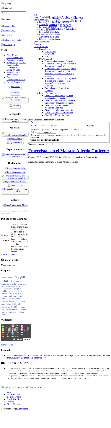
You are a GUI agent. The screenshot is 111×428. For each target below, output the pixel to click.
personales (22, 284)
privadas (13, 284)
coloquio (4, 310)
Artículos (87, 135)
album (3, 277)
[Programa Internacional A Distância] (15, 105)
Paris (17, 301)
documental (16, 286)
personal (10, 277)
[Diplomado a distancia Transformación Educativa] (14, 191)
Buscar (90, 126)
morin (6, 280)
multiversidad (7, 291)
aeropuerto (5, 307)
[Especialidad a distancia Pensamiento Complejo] (14, 156)
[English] (52, 17)
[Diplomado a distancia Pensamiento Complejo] (14, 178)
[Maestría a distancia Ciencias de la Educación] (14, 139)
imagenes (5, 284)
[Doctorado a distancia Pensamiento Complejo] (14, 121)
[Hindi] (76, 21)
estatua (11, 294)
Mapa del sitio (7, 345)
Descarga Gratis (8, 254)
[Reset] (27, 13)
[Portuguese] (54, 28)
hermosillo (18, 291)
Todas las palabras (41, 129)
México (21, 312)
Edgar (16, 304)
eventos (4, 299)
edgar (20, 276)
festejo (11, 301)
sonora (4, 312)
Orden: (33, 132)
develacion (19, 294)
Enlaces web (74, 135)
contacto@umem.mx (21, 355)
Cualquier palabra (60, 129)
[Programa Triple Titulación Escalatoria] (14, 100)
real (10, 296)
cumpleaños (6, 304)
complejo (17, 289)
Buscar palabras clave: (40, 125)
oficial (8, 286)
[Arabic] (64, 17)
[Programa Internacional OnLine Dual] (15, 92)
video (23, 301)
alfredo (18, 299)
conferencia (17, 296)
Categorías (35, 137)
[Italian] (51, 25)
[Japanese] (64, 25)
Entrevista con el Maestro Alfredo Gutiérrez (68, 150)
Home (31, 120)
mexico (4, 294)
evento (3, 315)
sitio (2, 286)
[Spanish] (52, 32)
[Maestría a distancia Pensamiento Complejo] (14, 135)
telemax (22, 307)
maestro (12, 299)
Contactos (99, 135)
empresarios (12, 312)
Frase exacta (77, 129)
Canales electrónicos (56, 135)
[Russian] (70, 28)
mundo (4, 296)
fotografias (17, 281)
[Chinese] (77, 17)
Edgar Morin (22, 409)
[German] (64, 21)
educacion (13, 310)
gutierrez (4, 301)
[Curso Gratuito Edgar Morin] (15, 205)
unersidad (22, 310)
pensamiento (7, 289)
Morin (14, 306)
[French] (52, 21)
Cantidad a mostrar (36, 144)
